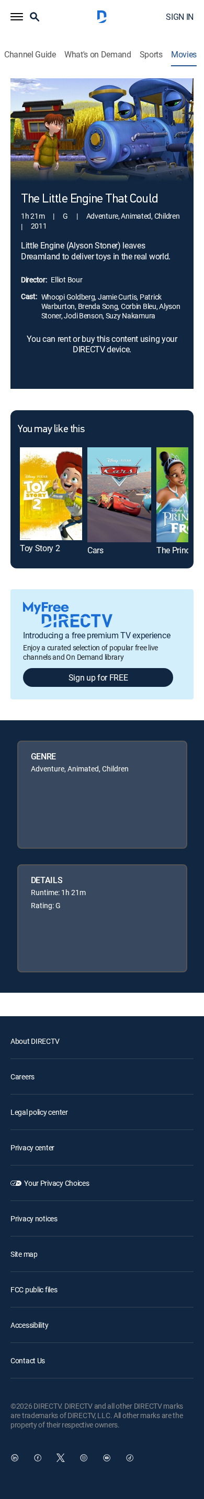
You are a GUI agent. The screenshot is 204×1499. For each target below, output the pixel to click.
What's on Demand (97, 54)
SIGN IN (180, 16)
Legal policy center (39, 1112)
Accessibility (29, 1325)
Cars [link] (95, 550)
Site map (24, 1254)
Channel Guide (30, 54)
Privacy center (32, 1147)
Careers (22, 1076)
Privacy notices (34, 1218)
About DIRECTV (34, 1041)
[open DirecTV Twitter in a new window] (60, 1458)
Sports (151, 54)
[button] (16, 16)
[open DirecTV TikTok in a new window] (130, 1458)
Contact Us (27, 1360)
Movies (184, 54)
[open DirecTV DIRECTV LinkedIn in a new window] (14, 1458)
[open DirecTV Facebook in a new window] (37, 1458)
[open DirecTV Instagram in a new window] (84, 1458)
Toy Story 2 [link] (40, 548)
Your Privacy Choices (56, 1183)
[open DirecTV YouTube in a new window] (107, 1458)
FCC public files (34, 1289)
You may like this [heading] (51, 429)
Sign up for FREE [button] (98, 677)
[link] (51, 493)
